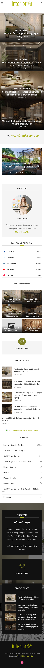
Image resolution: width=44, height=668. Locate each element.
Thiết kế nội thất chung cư (23, 450)
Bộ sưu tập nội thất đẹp (23, 445)
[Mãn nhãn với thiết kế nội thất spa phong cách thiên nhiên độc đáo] (22, 56)
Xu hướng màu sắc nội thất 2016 (23, 461)
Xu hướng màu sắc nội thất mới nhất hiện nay (22, 490)
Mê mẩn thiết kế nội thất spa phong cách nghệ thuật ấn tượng (28, 626)
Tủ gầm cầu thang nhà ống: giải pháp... (11, 300)
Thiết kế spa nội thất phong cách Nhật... (32, 329)
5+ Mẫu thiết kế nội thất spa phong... (11, 315)
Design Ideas (23, 483)
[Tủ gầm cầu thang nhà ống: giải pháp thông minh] (22, 27)
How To (23, 472)
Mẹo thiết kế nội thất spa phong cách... (12, 329)
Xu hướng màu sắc (23, 456)
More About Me (22, 232)
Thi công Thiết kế (17, 172)
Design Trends (23, 478)
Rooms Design (23, 467)
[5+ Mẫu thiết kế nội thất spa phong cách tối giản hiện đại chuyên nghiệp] (22, 86)
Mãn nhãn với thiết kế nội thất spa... (32, 300)
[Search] (41, 3)
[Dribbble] (22, 662)
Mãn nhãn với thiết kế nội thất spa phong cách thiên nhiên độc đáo (28, 607)
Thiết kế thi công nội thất (26, 656)
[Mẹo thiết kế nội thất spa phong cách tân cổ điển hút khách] (12, 326)
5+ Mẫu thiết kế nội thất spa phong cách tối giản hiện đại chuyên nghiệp (28, 395)
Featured (23, 497)
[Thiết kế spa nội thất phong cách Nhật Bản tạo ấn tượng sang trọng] (32, 326)
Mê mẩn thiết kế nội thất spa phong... (32, 315)
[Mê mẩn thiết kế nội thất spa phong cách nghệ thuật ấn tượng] (22, 115)
